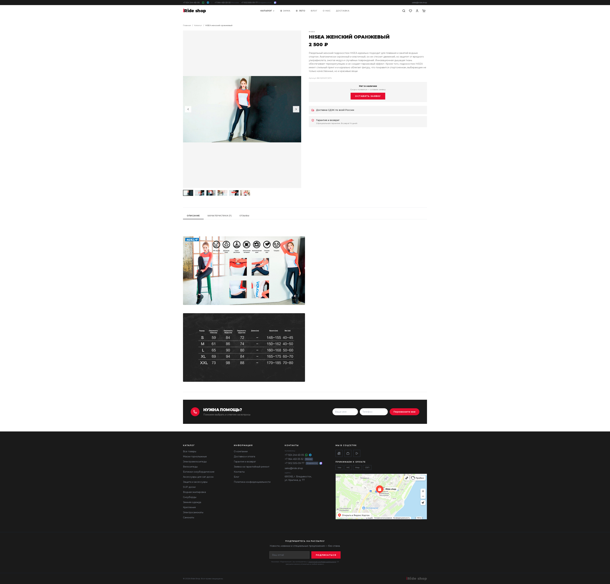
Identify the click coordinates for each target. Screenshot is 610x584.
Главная (187, 25)
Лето (302, 10)
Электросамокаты (193, 512)
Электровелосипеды (195, 461)
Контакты (239, 471)
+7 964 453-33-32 (227, 2)
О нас (327, 10)
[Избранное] (410, 11)
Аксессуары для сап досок (198, 476)
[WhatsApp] (203, 2)
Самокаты (188, 517)
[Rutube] (347, 453)
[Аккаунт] (417, 11)
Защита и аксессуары (195, 482)
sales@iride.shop (419, 2)
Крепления (189, 507)
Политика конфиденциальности (252, 482)
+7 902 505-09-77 (256, 2)
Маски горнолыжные (195, 456)
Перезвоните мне (404, 411)
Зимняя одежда (192, 502)
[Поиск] (404, 11)
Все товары (189, 451)
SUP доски (189, 487)
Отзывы (244, 215)
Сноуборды (189, 497)
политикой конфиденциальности (322, 562)
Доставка (342, 10)
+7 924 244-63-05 (191, 2)
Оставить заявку (368, 96)
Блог (314, 10)
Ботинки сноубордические (198, 471)
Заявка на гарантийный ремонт (251, 466)
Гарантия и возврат (245, 461)
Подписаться (326, 555)
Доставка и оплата (244, 456)
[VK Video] (356, 453)
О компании (241, 451)
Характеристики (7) (219, 215)
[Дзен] (339, 453)
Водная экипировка (194, 492)
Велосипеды (190, 466)
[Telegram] (208, 2)
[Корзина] (424, 11)
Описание (193, 215)
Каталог (266, 10)
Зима (286, 10)
